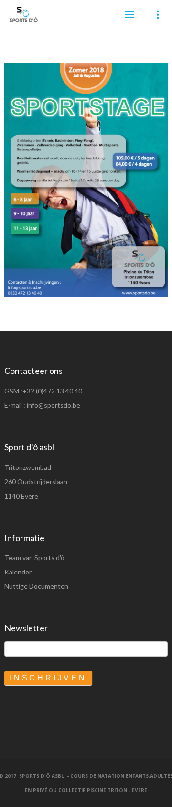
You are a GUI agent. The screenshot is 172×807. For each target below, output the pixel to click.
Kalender (18, 572)
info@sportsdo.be (53, 405)
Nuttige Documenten (36, 586)
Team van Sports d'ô (34, 557)
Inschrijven (48, 678)
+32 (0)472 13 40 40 (52, 391)
